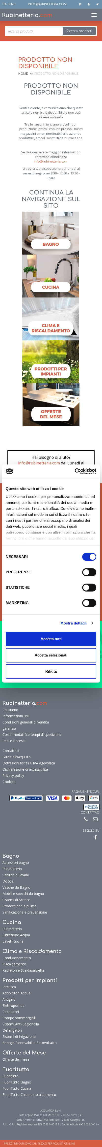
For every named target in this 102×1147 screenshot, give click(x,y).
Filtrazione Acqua (16, 935)
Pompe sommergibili (19, 1018)
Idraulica (9, 986)
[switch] (89, 572)
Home (23, 73)
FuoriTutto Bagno (16, 1082)
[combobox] (51, 31)
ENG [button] (12, 4)
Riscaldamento (14, 964)
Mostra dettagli (73, 623)
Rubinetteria (12, 868)
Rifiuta (51, 671)
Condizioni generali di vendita (25, 722)
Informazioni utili (15, 716)
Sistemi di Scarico (16, 899)
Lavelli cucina (13, 941)
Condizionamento (16, 957)
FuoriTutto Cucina (16, 1088)
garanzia (9, 728)
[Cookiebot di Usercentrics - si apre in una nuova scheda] (74, 471)
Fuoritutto (10, 1076)
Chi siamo (10, 709)
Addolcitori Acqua (16, 993)
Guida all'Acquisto (16, 756)
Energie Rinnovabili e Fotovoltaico (29, 1042)
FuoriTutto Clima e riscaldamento (29, 1094)
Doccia (8, 881)
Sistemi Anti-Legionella (20, 1024)
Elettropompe (13, 1005)
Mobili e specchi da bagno (23, 893)
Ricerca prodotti (79, 31)
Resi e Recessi (13, 740)
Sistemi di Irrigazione (19, 1036)
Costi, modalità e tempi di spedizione (32, 734)
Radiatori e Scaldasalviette (23, 970)
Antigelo (9, 999)
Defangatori (12, 1030)
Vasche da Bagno (16, 887)
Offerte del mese (15, 1059)
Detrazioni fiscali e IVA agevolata (28, 763)
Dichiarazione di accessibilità (25, 769)
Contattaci (10, 750)
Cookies (8, 781)
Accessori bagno (15, 862)
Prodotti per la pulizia (19, 906)
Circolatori (10, 1011)
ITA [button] (4, 4)
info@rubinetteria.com (51, 161)
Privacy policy (13, 775)
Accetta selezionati (51, 655)
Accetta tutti (51, 639)
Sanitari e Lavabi (15, 875)
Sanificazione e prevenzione (24, 912)
